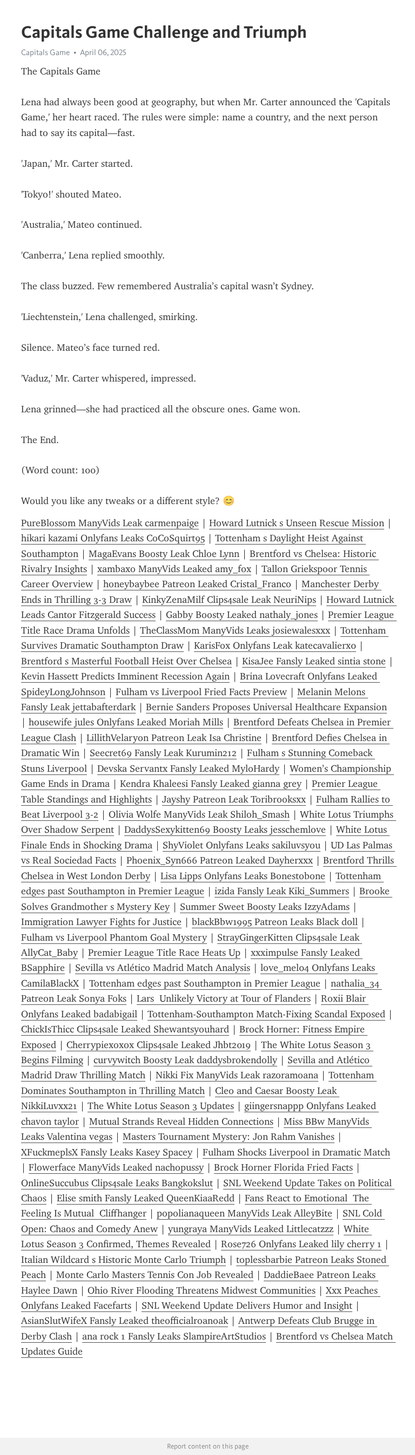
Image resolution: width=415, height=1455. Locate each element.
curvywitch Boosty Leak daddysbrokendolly (185, 1060)
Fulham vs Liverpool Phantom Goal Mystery (114, 937)
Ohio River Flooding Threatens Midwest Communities (202, 1290)
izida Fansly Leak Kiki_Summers (282, 891)
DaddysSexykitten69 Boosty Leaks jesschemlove (225, 829)
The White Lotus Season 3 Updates (161, 1106)
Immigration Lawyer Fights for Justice (101, 922)
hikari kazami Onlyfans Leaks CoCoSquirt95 (113, 538)
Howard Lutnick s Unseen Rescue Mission (296, 523)
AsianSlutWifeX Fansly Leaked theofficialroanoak (124, 1321)
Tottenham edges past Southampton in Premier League (204, 983)
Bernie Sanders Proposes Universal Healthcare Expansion (266, 707)
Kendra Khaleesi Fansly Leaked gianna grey (211, 784)
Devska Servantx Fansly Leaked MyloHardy (188, 768)
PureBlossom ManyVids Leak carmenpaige (110, 523)
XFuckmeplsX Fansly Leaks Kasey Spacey (106, 1152)
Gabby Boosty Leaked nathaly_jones (242, 615)
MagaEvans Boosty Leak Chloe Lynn (164, 554)
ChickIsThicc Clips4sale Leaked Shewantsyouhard (125, 1029)
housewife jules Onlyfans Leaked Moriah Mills (126, 722)
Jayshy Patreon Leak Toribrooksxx (234, 799)
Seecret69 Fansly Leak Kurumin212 (163, 753)
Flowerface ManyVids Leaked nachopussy (116, 1167)
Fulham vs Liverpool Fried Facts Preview (201, 692)
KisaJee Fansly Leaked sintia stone (314, 661)
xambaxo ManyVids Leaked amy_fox (174, 569)
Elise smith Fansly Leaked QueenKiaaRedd (146, 1198)
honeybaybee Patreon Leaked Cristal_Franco (197, 584)
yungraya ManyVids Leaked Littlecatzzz (250, 1229)
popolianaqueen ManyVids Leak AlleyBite (244, 1213)
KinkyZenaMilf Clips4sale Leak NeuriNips (229, 600)
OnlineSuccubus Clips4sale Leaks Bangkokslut (117, 1183)
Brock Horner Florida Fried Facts (283, 1167)
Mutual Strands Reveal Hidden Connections (181, 1121)
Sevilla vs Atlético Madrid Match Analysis (162, 968)
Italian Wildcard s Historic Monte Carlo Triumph (123, 1260)
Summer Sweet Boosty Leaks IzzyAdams (265, 907)
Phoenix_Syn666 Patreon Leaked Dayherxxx (219, 860)
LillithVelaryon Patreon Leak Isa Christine (174, 738)
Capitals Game (45, 52)
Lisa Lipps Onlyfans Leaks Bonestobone (242, 876)
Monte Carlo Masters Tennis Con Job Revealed (154, 1275)
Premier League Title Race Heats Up (164, 952)
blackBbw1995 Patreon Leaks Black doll (275, 922)
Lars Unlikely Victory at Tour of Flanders (224, 998)
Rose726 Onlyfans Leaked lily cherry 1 (301, 1244)
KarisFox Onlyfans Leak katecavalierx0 (275, 645)
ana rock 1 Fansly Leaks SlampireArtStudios (174, 1336)
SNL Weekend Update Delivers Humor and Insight (247, 1305)
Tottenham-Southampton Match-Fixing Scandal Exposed (266, 1014)
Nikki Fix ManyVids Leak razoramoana (237, 1075)
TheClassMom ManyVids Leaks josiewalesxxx (235, 630)
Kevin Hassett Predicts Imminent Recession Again (125, 676)
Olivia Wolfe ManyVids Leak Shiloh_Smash (199, 814)
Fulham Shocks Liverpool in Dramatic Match (296, 1152)
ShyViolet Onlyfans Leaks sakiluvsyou (241, 845)
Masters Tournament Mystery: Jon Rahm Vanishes (228, 1137)
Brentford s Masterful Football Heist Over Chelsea (126, 661)
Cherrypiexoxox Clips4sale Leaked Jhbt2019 (158, 1045)
